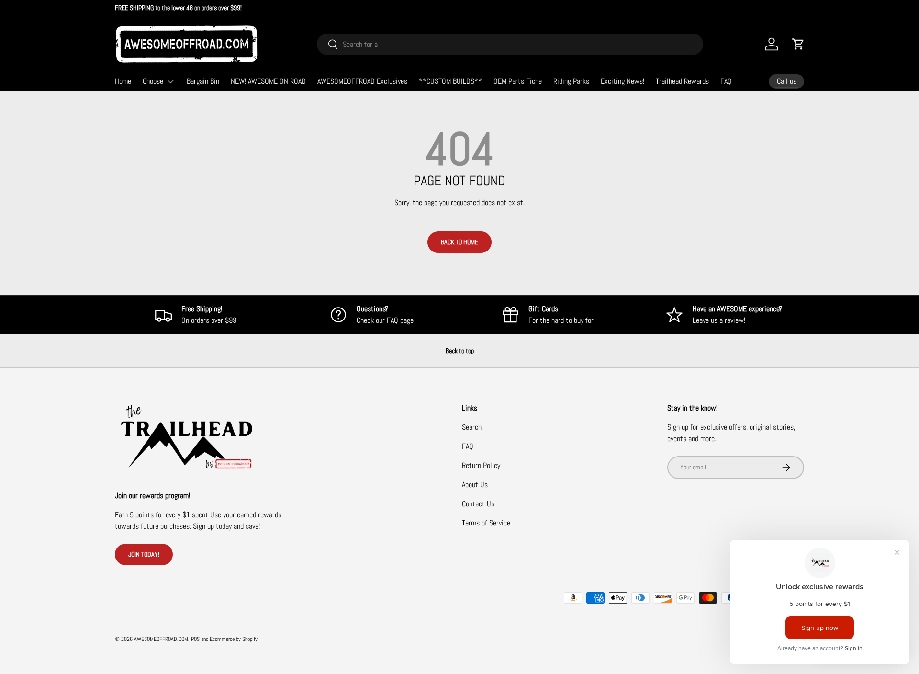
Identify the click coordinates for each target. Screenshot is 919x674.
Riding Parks (571, 81)
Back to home (459, 242)
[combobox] (510, 44)
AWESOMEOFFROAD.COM (161, 639)
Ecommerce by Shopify (234, 639)
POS (195, 639)
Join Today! (143, 554)
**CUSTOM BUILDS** (450, 81)
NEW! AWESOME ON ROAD (268, 81)
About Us (475, 485)
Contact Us (478, 504)
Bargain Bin (203, 81)
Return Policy (481, 465)
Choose (153, 81)
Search (472, 427)
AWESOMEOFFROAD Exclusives (362, 81)
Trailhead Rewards (682, 81)
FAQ (726, 81)
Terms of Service (486, 523)
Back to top (460, 350)
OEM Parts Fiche (517, 81)
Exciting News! (622, 81)
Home (123, 81)
